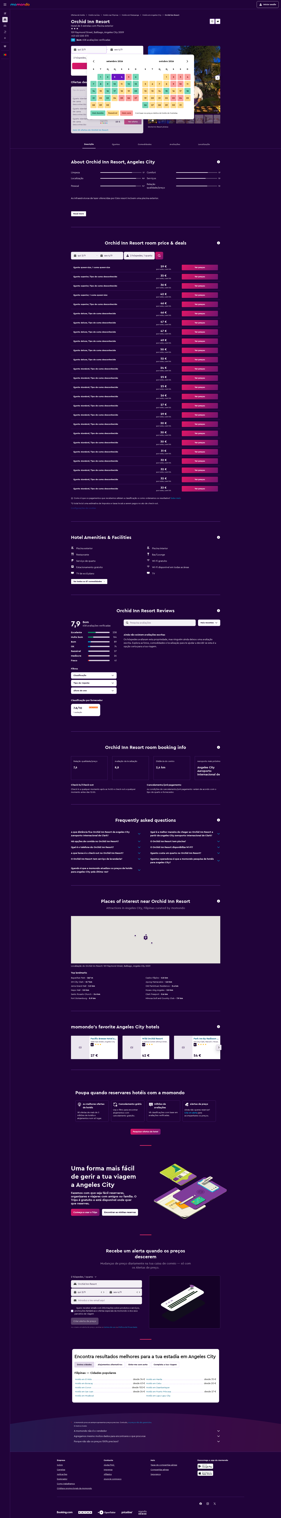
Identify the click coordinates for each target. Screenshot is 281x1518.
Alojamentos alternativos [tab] (110, 1365)
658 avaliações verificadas (96, 40)
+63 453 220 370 (80, 36)
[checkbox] (85, 710)
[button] (5, 4)
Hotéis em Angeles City (151, 15)
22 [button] (100, 98)
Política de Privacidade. (128, 1327)
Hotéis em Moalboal (84, 1396)
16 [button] (108, 91)
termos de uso (109, 1327)
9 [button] (107, 84)
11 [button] (121, 84)
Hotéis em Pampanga (130, 15)
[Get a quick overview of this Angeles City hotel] (218, 162)
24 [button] (114, 98)
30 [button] (107, 105)
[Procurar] (5, 20)
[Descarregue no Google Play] (205, 1466)
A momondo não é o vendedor (90, 1431)
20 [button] (135, 91)
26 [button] (128, 98)
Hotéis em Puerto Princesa (158, 1392)
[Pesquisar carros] (5, 26)
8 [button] (100, 84)
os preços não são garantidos (139, 1422)
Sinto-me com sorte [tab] (138, 1365)
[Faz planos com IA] (5, 38)
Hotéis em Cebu (153, 1384)
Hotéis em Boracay (84, 1384)
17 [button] (115, 91)
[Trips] (5, 46)
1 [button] (100, 77)
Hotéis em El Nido (83, 1379)
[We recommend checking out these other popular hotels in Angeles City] (218, 1027)
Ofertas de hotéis (78, 15)
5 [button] (128, 77)
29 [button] (100, 105)
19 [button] (129, 91)
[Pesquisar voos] (5, 13)
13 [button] (136, 84)
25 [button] (121, 98)
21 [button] (93, 98)
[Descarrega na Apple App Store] (205, 1473)
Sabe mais (176, 498)
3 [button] (114, 77)
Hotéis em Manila (154, 1379)
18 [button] (122, 91)
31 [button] (180, 105)
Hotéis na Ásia (94, 15)
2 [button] (107, 77)
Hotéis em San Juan (84, 1392)
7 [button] (93, 84)
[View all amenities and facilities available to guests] (218, 538)
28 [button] (93, 105)
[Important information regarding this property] (218, 747)
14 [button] (93, 91)
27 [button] (135, 98)
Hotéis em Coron (83, 1388)
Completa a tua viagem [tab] (165, 1365)
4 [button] (121, 77)
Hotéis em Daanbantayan (158, 1388)
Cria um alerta (190, 1113)
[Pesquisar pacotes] (5, 32)
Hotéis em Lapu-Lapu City (158, 1396)
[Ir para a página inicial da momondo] (20, 4)
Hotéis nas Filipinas (110, 15)
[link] (146, 1132)
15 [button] (101, 91)
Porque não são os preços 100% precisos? (96, 1441)
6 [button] (135, 77)
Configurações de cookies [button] (83, 508)
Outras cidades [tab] (84, 1365)
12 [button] (129, 84)
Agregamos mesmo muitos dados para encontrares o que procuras (109, 1436)
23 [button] (107, 98)
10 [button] (114, 84)
